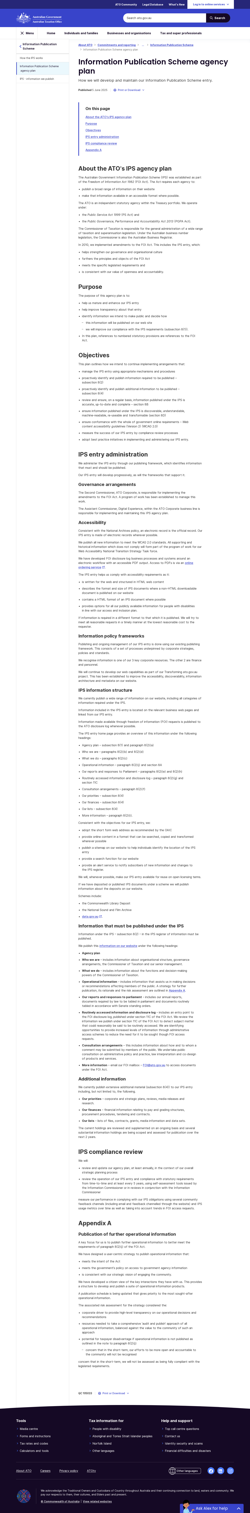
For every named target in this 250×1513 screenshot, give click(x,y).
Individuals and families (81, 33)
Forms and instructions (35, 1436)
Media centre (29, 1429)
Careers (45, 1471)
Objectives (93, 130)
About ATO (85, 44)
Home (51, 33)
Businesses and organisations (129, 33)
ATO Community (126, 4)
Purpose (91, 123)
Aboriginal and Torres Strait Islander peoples (122, 1436)
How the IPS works (31, 57)
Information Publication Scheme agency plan (39, 68)
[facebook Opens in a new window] (211, 1470)
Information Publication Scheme (171, 44)
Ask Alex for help (212, 1508)
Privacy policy (68, 1471)
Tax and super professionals (181, 33)
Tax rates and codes (34, 1443)
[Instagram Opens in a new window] (230, 1470)
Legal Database (152, 4)
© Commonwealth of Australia (60, 1501)
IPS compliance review (101, 143)
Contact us (172, 1436)
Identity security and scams (184, 1443)
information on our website (118, 946)
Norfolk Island (102, 1443)
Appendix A (93, 150)
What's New (177, 4)
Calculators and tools (34, 1451)
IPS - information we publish (37, 78)
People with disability (106, 1429)
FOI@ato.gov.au (154, 1065)
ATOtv (91, 1471)
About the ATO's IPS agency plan (108, 117)
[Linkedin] (220, 1470)
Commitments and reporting (117, 44)
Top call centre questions (182, 1429)
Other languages (103, 1451)
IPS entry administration (102, 137)
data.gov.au (92, 916)
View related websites (97, 1501)
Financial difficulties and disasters (188, 1451)
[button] (129, 90)
